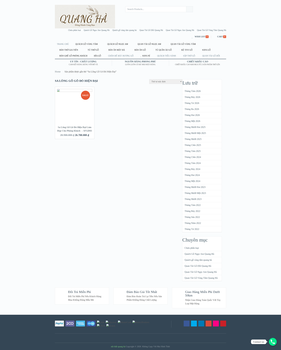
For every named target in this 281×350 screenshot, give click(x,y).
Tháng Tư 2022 (192, 229)
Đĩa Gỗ (97, 56)
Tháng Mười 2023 (193, 199)
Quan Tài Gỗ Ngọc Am (149, 44)
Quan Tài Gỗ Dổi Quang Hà (151, 30)
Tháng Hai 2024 (192, 175)
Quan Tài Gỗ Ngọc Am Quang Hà (180, 30)
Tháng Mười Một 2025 (195, 133)
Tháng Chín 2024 (193, 157)
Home (58, 71)
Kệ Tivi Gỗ (186, 50)
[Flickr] (216, 323)
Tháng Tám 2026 (193, 91)
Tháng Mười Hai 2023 (195, 187)
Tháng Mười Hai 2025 (195, 127)
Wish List (200, 37)
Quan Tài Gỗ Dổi (211, 56)
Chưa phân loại (74, 30)
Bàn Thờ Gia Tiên (68, 50)
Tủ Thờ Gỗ (93, 50)
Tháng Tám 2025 (193, 151)
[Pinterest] (223, 323)
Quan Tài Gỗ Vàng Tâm (183, 44)
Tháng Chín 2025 (193, 145)
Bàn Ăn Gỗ (140, 50)
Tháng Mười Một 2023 (195, 193)
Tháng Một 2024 (192, 181)
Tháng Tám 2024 (193, 163)
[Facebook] (187, 323)
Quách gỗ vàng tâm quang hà (124, 30)
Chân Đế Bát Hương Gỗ (120, 56)
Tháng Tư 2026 (192, 103)
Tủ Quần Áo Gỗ (163, 50)
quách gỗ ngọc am (117, 44)
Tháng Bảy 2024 (192, 169)
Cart (220, 37)
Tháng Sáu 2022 (192, 217)
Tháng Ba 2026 (192, 109)
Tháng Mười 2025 (193, 139)
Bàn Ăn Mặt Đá (116, 50)
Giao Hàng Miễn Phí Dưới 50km (202, 293)
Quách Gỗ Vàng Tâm (86, 44)
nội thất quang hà (118, 346)
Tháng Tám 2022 (193, 205)
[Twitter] (194, 323)
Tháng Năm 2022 (193, 223)
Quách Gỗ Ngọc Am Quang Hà (96, 30)
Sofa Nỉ (146, 56)
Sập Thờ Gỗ (189, 56)
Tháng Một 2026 (192, 121)
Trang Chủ (63, 44)
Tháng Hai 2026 (192, 115)
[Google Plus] (208, 323)
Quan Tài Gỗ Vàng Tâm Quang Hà (211, 30)
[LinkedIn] (201, 323)
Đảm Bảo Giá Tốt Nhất (142, 292)
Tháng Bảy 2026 (192, 97)
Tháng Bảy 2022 (192, 211)
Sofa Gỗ (206, 50)
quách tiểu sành (166, 56)
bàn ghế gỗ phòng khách (73, 56)
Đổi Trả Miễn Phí (79, 292)
